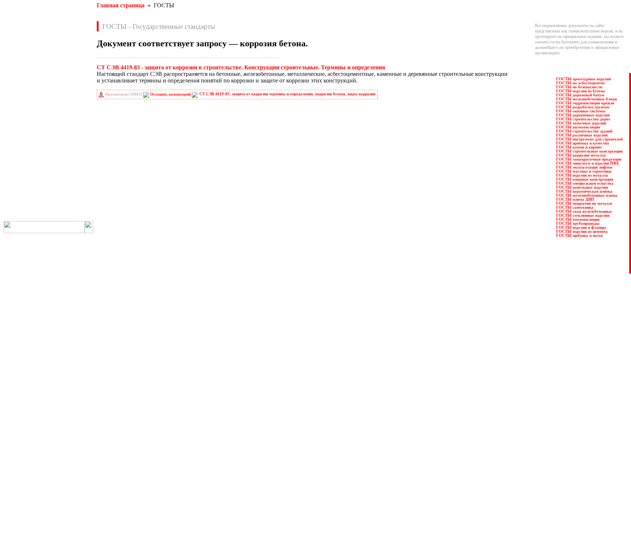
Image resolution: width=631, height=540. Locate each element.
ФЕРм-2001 (69, 209)
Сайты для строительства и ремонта (130, 518)
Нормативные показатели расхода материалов (141, 491)
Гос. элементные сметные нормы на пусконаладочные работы (155, 458)
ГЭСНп (66, 105)
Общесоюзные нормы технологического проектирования (151, 502)
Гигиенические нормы (119, 436)
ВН (19, 73)
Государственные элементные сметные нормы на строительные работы (163, 447)
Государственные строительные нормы (134, 441)
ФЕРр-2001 (69, 217)
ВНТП (22, 81)
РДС (63, 161)
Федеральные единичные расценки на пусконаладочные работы (298, 502)
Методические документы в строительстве (138, 474)
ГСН (20, 97)
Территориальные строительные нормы (277, 485)
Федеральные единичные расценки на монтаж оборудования (295, 496)
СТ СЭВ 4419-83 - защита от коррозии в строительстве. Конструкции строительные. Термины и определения (241, 67)
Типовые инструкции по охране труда (275, 480)
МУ (62, 121)
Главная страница (121, 5)
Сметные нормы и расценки (266, 469)
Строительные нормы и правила (270, 463)
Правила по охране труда (264, 414)
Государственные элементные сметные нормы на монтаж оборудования (164, 452)
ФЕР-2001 (25, 209)
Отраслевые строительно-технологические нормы (144, 507)
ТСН (63, 201)
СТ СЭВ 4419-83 (214, 94)
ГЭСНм (23, 105)
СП (62, 193)
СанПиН (24, 177)
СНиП (65, 185)
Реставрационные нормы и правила (273, 436)
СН (19, 185)
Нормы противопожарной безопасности (135, 485)
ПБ (62, 145)
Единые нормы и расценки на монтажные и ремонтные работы (156, 469)
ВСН (63, 81)
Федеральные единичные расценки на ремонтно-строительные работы (304, 507)
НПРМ (65, 129)
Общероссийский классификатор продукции (139, 496)
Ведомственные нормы (120, 414)
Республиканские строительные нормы (276, 441)
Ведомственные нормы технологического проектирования (152, 425)
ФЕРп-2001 (26, 217)
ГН (19, 89)
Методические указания (121, 480)
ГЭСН (64, 97)
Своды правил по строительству (270, 474)
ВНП (63, 73)
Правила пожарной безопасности (271, 420)
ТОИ (21, 201)
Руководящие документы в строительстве (279, 430)
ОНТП (65, 137)
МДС (21, 121)
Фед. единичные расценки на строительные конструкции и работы (300, 491)
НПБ (21, 129)
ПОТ (21, 153)
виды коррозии (361, 94)
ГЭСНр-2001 (27, 113)
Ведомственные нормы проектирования (135, 420)
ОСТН (22, 145)
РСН (63, 169)
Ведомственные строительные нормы (133, 430)
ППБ (63, 153)
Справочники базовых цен (265, 452)
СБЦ (63, 177)
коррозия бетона (330, 94)
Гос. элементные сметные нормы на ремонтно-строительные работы (161, 463)
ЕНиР (64, 113)
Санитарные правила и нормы (268, 447)
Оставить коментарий (170, 94)
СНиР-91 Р (26, 193)
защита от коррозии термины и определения (272, 94)
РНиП (22, 169)
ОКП (21, 137)
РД (19, 161)
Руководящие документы (264, 425)
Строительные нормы (260, 458)
